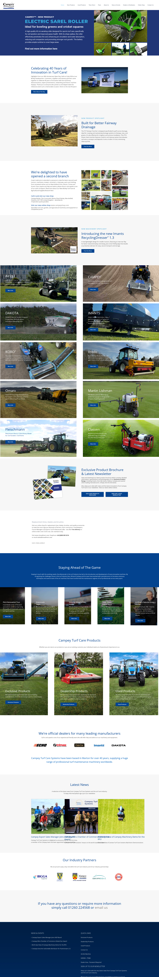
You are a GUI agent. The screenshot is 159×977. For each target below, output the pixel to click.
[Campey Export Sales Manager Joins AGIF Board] (54, 816)
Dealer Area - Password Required (91, 962)
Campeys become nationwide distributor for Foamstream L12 (51, 949)
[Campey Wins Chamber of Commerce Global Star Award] (88, 816)
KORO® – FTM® (86, 958)
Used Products (85, 946)
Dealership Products (87, 941)
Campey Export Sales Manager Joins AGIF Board (53, 836)
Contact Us (84, 950)
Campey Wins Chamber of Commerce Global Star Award (86, 838)
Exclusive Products (87, 937)
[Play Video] (104, 80)
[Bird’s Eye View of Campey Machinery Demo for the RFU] (121, 816)
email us (101, 907)
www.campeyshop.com (60, 205)
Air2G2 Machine (86, 954)
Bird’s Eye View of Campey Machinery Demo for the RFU (121, 838)
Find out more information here (41, 48)
